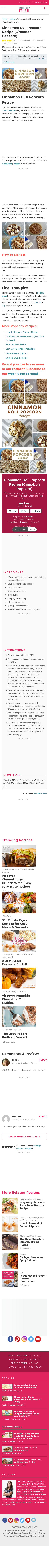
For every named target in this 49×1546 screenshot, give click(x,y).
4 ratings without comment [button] (28, 1146)
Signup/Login (41, 2)
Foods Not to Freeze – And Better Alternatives (33, 1278)
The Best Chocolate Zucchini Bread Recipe (32, 1242)
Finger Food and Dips (28, 1217)
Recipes (12, 19)
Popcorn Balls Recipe (16, 344)
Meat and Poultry (11, 869)
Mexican (38, 1199)
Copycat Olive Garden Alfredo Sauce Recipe (25, 1386)
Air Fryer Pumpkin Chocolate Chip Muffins (16, 999)
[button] (3, 40)
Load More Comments (24, 1136)
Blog (21, 2)
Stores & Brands (31, 1359)
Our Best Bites (40, 793)
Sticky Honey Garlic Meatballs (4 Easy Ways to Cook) (27, 1399)
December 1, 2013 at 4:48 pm (24, 1063)
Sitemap (33, 1363)
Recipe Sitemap (19, 1363)
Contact (30, 2)
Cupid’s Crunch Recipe (16, 357)
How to (33, 1220)
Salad (10, 957)
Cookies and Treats (11, 954)
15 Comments (38, 40)
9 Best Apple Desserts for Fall (14, 962)
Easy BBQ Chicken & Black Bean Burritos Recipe (32, 1205)
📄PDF (24, 511)
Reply (43, 1060)
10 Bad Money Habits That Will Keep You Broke (27, 1460)
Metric (32, 529)
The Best (7, 916)
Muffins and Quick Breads (15, 991)
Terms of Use (15, 1367)
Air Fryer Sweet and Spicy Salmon (32, 1259)
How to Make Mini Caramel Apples (31, 1225)
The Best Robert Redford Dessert (14, 1035)
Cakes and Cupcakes (12, 1029)
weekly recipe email (23, 374)
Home (4, 19)
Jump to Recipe (10, 43)
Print (14, 511)
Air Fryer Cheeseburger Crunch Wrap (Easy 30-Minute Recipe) (16, 881)
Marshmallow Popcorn (17, 353)
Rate (37, 511)
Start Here (23, 1355)
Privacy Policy (33, 1367)
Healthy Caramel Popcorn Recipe (22, 332)
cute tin (37, 302)
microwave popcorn (11, 163)
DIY (21, 1272)
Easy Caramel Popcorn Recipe (20, 348)
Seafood (23, 1254)
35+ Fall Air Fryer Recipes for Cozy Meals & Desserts (15, 923)
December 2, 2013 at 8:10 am (24, 1119)
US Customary (20, 529)
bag (3, 305)
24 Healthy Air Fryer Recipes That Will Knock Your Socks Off (26, 1413)
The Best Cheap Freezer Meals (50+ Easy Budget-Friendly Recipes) (26, 1436)
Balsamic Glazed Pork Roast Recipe (25, 1448)
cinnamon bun (8, 110)
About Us (13, 1359)
